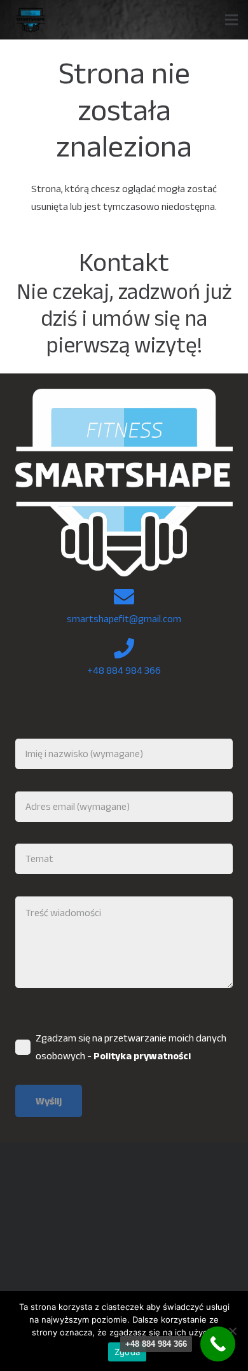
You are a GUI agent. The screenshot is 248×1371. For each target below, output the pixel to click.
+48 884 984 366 (124, 670)
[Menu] (231, 20)
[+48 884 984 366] (217, 1343)
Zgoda (127, 1352)
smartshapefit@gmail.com (124, 618)
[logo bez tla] (29, 20)
